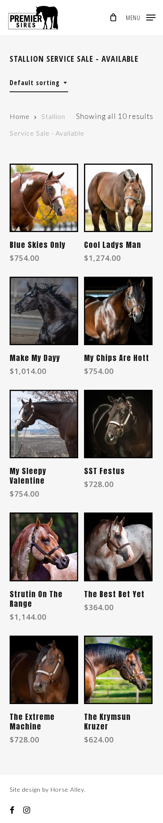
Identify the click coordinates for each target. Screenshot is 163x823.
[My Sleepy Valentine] (44, 424)
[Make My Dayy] (44, 311)
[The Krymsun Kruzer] (118, 670)
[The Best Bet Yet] (118, 546)
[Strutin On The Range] (44, 546)
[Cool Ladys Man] (118, 198)
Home (20, 116)
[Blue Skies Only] (44, 198)
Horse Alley (67, 789)
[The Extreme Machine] (44, 670)
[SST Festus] (118, 424)
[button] (140, 16)
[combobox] (39, 82)
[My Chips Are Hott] (118, 311)
